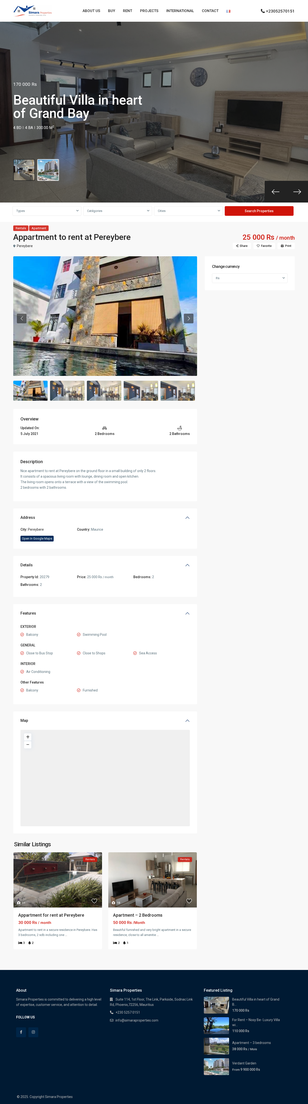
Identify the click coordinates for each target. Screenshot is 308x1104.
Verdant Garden (244, 1063)
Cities (162, 211)
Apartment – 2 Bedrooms (137, 915)
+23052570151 (280, 11)
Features (28, 613)
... (66, 935)
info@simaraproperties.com (137, 1020)
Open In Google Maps (37, 538)
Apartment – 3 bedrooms (251, 1043)
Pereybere (25, 246)
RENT (127, 11)
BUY (111, 11)
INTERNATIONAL (180, 11)
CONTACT (210, 11)
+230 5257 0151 (128, 1012)
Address (27, 517)
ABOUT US (91, 11)
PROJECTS (149, 11)
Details (26, 565)
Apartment (39, 228)
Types (20, 211)
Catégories (94, 211)
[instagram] (33, 1032)
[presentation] (275, 192)
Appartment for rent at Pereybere (51, 915)
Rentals (21, 228)
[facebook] (21, 1032)
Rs (217, 278)
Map (24, 720)
